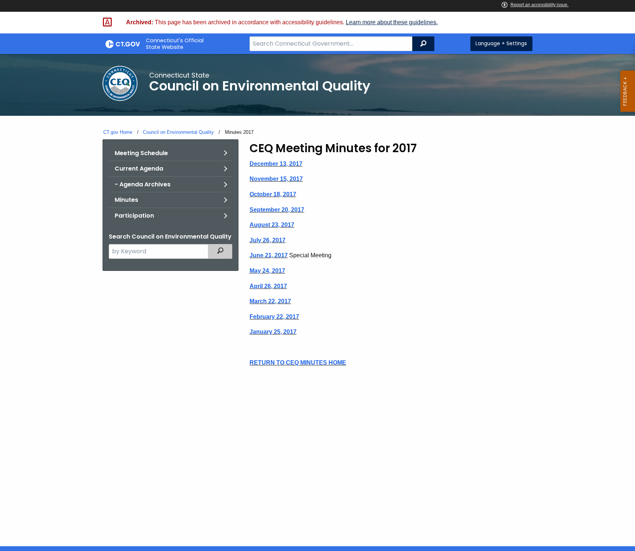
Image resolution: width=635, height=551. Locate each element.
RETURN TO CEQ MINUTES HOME (298, 362)
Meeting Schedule (141, 153)
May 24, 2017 (267, 271)
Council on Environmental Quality (178, 132)
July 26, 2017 (268, 240)
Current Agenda (139, 168)
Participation (134, 215)
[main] (317, 300)
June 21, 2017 (269, 255)
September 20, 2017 (277, 210)
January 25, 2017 (273, 332)
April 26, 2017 (268, 286)
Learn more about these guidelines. (392, 22)
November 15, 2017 (276, 179)
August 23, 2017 (272, 225)
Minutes (126, 200)
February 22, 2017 (274, 317)
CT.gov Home (117, 132)
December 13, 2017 (276, 164)
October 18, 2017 (273, 194)
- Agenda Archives (143, 184)
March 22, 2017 (270, 301)
